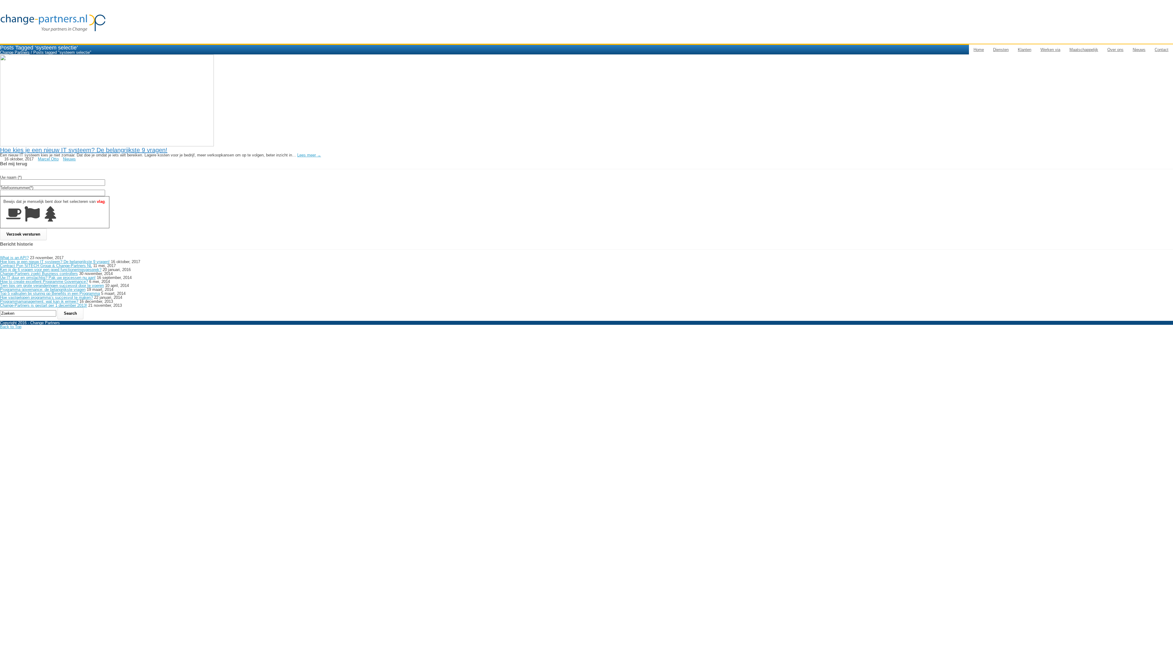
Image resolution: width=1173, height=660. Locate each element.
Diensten (1001, 49)
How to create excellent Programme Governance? (44, 281)
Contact (1161, 49)
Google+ (1164, 333)
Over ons (1115, 49)
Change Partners (15, 52)
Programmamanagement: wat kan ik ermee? (39, 301)
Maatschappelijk (1083, 49)
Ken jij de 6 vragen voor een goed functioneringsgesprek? (50, 269)
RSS (1161, 340)
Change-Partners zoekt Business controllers (39, 273)
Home (979, 49)
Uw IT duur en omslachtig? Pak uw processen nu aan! (48, 277)
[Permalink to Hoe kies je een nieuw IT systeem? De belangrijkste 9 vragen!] (107, 145)
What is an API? (14, 257)
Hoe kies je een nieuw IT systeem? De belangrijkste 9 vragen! (83, 150)
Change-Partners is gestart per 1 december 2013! (43, 305)
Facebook (1165, 330)
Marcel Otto (48, 159)
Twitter (1163, 326)
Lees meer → (309, 155)
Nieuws (1139, 49)
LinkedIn (1164, 336)
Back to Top (10, 326)
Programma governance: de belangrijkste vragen (43, 289)
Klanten (1024, 49)
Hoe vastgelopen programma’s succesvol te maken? (46, 297)
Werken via (1050, 49)
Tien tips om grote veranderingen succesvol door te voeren (52, 285)
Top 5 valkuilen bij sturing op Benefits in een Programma (50, 293)
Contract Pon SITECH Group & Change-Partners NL (46, 265)
